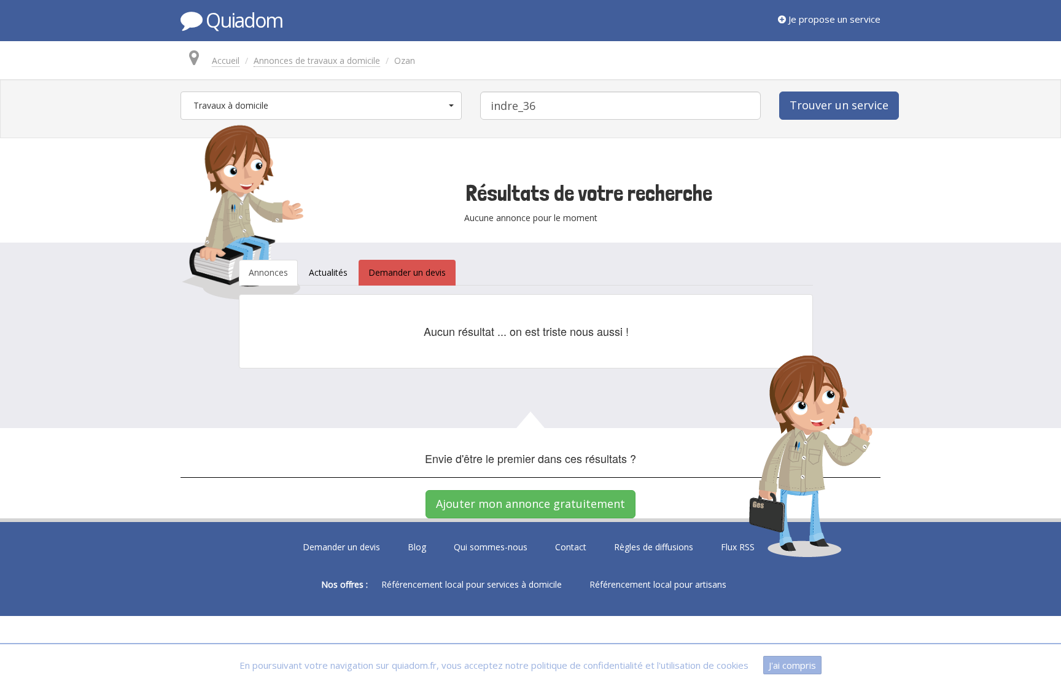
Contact (570, 547)
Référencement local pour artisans (657, 584)
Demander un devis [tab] (407, 272)
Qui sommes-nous (490, 547)
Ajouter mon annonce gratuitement (530, 503)
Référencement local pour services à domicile (471, 584)
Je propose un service (833, 19)
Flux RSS (738, 547)
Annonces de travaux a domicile (317, 60)
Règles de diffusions (653, 547)
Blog (417, 547)
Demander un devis (341, 547)
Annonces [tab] (268, 272)
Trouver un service (839, 105)
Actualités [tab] (328, 272)
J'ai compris (792, 665)
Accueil (225, 60)
